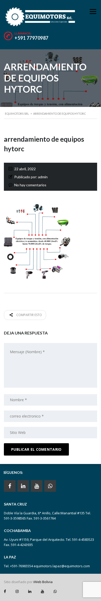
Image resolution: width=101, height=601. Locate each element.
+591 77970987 (31, 38)
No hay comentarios (30, 185)
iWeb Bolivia (43, 581)
